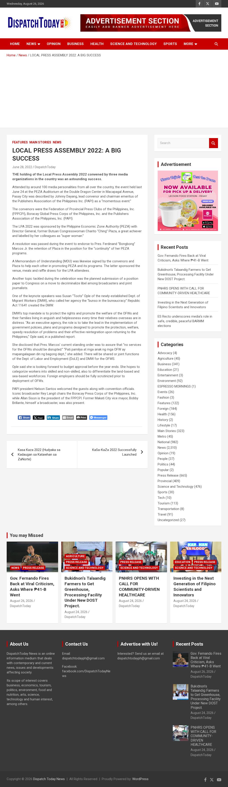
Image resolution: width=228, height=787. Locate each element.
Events (162, 392)
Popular (163, 470)
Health (97, 44)
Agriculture (165, 359)
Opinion (54, 44)
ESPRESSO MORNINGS (174, 386)
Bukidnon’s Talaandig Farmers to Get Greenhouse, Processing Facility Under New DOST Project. (186, 274)
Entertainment (168, 375)
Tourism (164, 503)
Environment (167, 381)
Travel (162, 514)
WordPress (140, 779)
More (188, 44)
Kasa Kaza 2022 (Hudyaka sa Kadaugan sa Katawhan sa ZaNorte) (39, 454)
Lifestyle (164, 425)
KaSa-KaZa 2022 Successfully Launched (114, 452)
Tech (161, 498)
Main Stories (40, 142)
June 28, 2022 (22, 167)
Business (75, 44)
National (164, 442)
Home (15, 44)
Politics (163, 464)
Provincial (165, 481)
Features (20, 142)
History (163, 420)
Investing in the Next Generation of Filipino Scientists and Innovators (194, 586)
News (31, 44)
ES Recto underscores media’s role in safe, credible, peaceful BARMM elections (185, 321)
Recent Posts (189, 644)
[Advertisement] (114, 91)
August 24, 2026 (76, 612)
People (163, 459)
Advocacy (165, 353)
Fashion (163, 398)
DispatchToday (45, 167)
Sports (170, 44)
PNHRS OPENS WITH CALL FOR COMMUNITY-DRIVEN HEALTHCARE (139, 586)
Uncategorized (168, 520)
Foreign (163, 409)
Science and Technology (133, 44)
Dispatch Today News (49, 779)
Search (213, 143)
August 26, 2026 (21, 601)
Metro (162, 436)
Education (165, 370)
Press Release (168, 475)
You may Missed (26, 535)
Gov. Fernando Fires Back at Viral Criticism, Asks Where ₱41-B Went (32, 586)
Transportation (168, 509)
